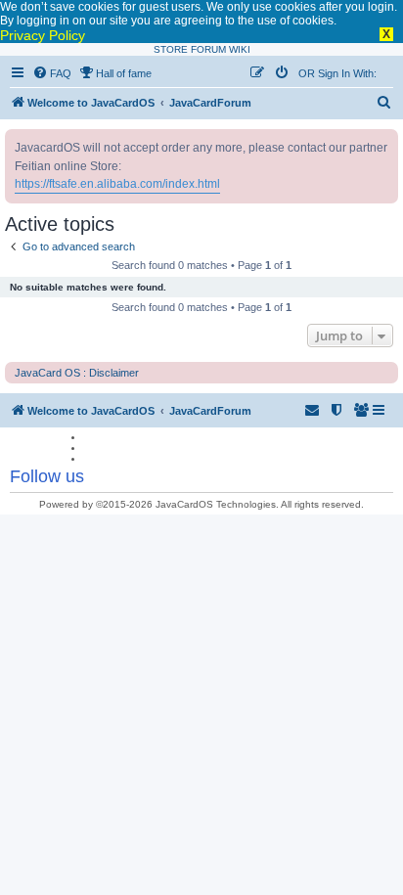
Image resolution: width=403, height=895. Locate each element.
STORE (171, 49)
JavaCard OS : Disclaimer (77, 373)
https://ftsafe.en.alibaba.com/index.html (117, 184)
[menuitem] (51, 73)
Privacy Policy (42, 35)
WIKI (239, 49)
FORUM (208, 49)
